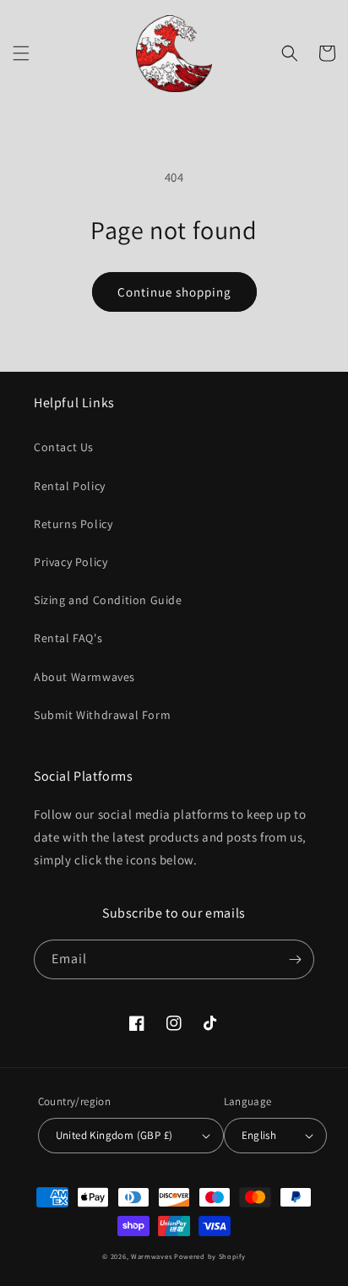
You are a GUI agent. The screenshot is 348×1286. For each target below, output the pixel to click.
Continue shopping (174, 292)
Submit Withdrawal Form (102, 714)
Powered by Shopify (210, 1256)
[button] (21, 53)
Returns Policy (73, 523)
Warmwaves (151, 1256)
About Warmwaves (84, 676)
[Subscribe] (294, 959)
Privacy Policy (70, 561)
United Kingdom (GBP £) (114, 1135)
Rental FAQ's (68, 638)
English (259, 1135)
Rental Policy (70, 485)
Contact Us (64, 447)
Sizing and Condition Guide (108, 600)
